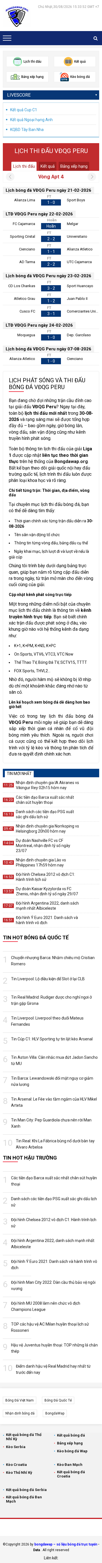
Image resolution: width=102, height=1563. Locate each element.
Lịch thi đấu (24, 166)
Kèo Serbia (16, 1447)
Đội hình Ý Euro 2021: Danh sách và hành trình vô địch (47, 920)
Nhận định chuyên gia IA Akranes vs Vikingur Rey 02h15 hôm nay (47, 785)
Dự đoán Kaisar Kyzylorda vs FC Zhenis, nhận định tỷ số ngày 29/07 (47, 891)
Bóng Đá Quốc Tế (58, 1400)
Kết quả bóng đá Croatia (71, 1474)
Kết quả (48, 166)
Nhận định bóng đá (20, 1413)
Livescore (19, 95)
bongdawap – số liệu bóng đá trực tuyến (65, 1544)
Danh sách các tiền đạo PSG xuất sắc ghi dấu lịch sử (45, 814)
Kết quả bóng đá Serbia (26, 1490)
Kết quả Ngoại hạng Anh (31, 119)
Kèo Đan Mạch (69, 1464)
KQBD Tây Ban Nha (27, 129)
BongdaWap (54, 1413)
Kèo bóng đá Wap (72, 1451)
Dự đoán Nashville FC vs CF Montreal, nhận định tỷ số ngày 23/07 (43, 845)
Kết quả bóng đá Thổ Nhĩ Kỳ (23, 1437)
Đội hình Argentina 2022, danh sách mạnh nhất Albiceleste (47, 906)
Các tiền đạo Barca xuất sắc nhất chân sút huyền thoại (45, 800)
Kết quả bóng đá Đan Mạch (24, 1499)
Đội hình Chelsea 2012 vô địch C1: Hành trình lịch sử (45, 877)
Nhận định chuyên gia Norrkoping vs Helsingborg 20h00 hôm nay (47, 828)
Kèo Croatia (16, 1464)
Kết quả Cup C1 (23, 110)
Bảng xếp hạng (74, 166)
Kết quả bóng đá (71, 1435)
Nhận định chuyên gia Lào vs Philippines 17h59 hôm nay (41, 862)
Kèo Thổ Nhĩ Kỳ (19, 1472)
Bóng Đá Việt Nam (19, 1400)
